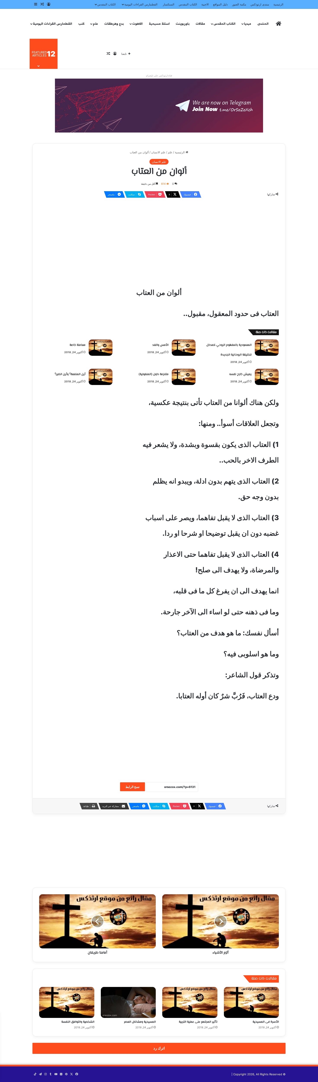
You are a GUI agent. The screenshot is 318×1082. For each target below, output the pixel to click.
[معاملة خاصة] (100, 348)
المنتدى (262, 24)
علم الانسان (158, 152)
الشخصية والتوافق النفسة (77, 1022)
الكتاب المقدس (188, 4)
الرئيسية (278, 4)
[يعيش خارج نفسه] (267, 377)
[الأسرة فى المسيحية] (251, 1002)
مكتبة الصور (239, 4)
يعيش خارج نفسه (240, 374)
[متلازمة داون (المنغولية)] (184, 377)
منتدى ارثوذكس (260, 4)
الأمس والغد (160, 345)
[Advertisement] (159, 232)
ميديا (247, 24)
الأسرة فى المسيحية (266, 1022)
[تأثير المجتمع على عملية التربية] (189, 1002)
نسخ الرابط (132, 787)
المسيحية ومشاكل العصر (140, 1022)
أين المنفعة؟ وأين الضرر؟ (70, 374)
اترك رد (159, 1048)
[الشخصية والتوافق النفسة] (66, 1002)
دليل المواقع (220, 4)
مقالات (200, 24)
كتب (81, 24)
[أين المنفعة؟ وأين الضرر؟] (100, 377)
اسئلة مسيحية (159, 24)
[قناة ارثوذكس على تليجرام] (159, 105)
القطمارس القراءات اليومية (140, 4)
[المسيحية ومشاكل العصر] (128, 1002)
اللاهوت (137, 24)
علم (95, 24)
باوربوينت (183, 24)
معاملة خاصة (77, 345)
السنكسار (168, 4)
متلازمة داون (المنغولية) (154, 374)
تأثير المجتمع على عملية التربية (198, 1022)
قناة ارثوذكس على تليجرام (159, 75)
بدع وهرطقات (114, 24)
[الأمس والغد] (184, 348)
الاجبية (205, 4)
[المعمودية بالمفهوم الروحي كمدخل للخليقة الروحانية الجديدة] (267, 348)
